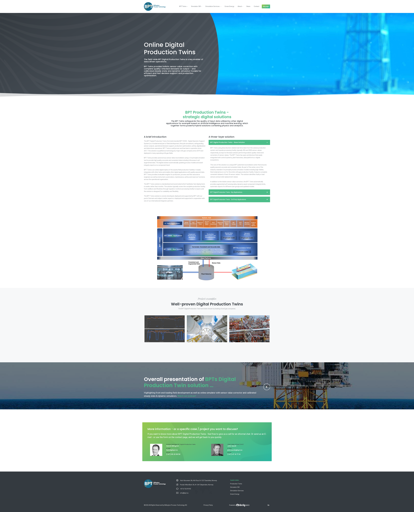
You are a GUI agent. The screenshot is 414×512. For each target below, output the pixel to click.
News (248, 6)
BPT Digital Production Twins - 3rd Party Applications (228, 199)
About (240, 6)
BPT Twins (182, 6)
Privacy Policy (208, 505)
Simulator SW (196, 6)
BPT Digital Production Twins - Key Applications (226, 192)
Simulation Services (237, 490)
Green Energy (229, 6)
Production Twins (236, 484)
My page (266, 6)
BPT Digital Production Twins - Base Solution (227, 142)
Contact (256, 6)
